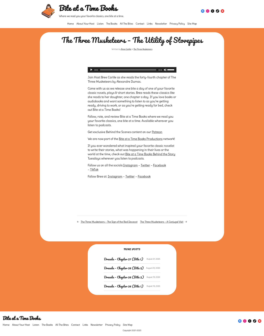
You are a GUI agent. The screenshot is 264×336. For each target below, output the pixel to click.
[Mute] (165, 69)
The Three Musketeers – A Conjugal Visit (161, 221)
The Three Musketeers (143, 49)
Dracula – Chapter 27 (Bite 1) (123, 259)
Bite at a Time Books (88, 8)
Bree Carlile (126, 49)
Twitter (145, 165)
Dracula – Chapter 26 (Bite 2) (124, 277)
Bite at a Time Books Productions (141, 139)
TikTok (94, 169)
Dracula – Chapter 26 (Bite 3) (124, 268)
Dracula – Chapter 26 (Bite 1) (123, 286)
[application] (132, 70)
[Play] (91, 69)
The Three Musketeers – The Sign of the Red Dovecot (109, 221)
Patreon (157, 132)
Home (70, 23)
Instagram (130, 165)
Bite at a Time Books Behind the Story (150, 154)
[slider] (171, 69)
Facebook (159, 165)
